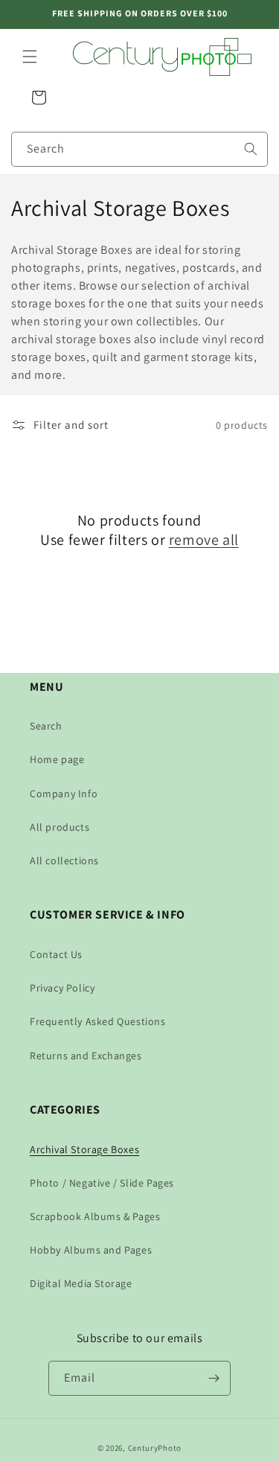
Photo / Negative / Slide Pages (102, 1183)
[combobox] (139, 149)
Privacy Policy (62, 988)
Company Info (63, 793)
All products (59, 827)
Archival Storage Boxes (84, 1149)
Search (46, 725)
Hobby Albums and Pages (91, 1250)
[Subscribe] (213, 1378)
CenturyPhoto (155, 1448)
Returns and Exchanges (86, 1055)
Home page (57, 759)
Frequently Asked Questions (98, 1021)
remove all (204, 539)
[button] (29, 56)
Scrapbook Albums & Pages (95, 1216)
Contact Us (56, 954)
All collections (64, 860)
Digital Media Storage (81, 1283)
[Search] (250, 149)
